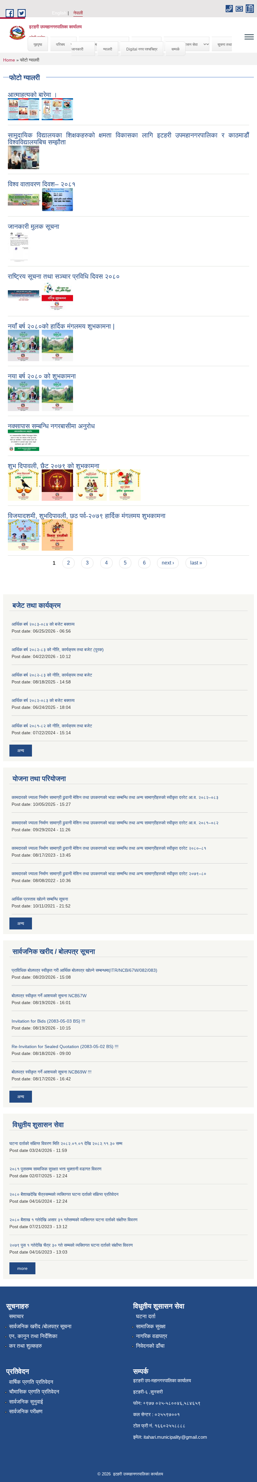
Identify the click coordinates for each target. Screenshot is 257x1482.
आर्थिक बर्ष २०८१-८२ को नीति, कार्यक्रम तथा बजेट (52, 725)
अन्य (20, 750)
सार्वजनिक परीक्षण (25, 1412)
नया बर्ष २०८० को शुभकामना (42, 376)
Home (9, 59)
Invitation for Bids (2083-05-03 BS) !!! (48, 1021)
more (22, 1268)
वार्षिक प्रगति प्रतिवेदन (31, 1382)
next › (168, 562)
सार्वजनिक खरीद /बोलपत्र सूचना (40, 1327)
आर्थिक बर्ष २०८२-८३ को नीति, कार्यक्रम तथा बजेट (52, 674)
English (59, 12)
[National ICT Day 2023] (57, 295)
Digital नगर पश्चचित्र (141, 49)
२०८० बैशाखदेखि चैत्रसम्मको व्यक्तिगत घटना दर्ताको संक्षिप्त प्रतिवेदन (63, 1194)
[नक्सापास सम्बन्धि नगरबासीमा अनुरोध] (23, 440)
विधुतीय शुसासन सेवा (181, 44)
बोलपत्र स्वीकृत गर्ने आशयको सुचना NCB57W (49, 995)
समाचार (16, 1316)
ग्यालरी (107, 49)
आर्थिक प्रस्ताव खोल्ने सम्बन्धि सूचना (40, 899)
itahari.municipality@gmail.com (175, 1437)
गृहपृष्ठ (38, 44)
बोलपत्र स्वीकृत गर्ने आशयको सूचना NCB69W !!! (52, 1071)
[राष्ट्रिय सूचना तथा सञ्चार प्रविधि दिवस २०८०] (23, 295)
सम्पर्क (175, 49)
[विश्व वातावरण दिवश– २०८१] (23, 199)
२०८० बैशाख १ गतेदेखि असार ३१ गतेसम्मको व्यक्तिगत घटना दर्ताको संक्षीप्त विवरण (73, 1219)
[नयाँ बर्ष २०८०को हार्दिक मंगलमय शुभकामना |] (23, 345)
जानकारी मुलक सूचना (33, 226)
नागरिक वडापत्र (151, 1336)
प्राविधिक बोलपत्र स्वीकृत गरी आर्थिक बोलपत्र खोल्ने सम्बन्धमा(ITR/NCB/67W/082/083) (84, 970)
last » (196, 562)
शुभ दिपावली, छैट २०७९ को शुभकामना (53, 465)
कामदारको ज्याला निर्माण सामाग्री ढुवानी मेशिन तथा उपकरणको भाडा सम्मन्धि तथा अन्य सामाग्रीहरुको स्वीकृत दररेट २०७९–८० (109, 873)
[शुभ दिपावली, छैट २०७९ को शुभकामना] (23, 485)
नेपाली (78, 12)
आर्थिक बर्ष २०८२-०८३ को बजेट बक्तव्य (43, 700)
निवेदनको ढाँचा (150, 1346)
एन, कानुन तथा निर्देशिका (33, 1336)
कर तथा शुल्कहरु (25, 1346)
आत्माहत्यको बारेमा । (32, 94)
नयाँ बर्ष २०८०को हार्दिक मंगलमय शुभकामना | (61, 326)
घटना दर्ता (145, 1316)
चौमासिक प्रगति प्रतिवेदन (34, 1392)
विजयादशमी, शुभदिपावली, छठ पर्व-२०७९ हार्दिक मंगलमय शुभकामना (86, 515)
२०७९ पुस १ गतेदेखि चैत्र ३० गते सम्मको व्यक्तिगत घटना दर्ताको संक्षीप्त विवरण (71, 1245)
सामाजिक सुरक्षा (150, 1327)
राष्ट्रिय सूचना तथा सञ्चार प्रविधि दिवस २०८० (64, 276)
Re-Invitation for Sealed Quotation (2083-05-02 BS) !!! (65, 1046)
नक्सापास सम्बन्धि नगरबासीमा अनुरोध (51, 426)
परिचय (57, 44)
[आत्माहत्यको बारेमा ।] (23, 109)
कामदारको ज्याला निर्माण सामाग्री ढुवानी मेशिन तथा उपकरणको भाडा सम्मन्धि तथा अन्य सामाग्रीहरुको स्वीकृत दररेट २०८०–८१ (109, 848)
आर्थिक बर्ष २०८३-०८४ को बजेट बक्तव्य (43, 624)
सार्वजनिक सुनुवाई (26, 1402)
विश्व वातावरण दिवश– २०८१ (42, 184)
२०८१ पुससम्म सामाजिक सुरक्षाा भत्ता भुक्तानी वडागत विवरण (55, 1168)
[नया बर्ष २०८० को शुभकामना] (23, 395)
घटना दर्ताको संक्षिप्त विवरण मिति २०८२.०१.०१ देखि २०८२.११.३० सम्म (65, 1143)
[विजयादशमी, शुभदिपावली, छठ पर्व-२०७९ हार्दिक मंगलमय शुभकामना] (23, 535)
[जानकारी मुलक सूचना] (19, 245)
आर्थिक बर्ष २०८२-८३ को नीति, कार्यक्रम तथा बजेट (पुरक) (58, 649)
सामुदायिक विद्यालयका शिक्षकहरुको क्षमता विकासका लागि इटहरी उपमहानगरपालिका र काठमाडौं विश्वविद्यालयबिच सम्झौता (128, 138)
